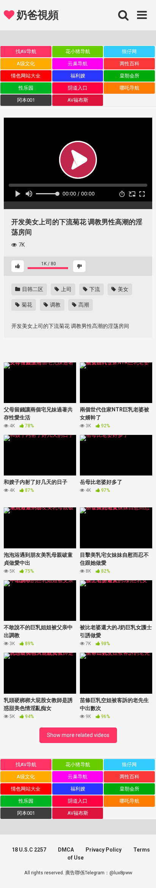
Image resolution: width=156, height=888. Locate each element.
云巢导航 (77, 63)
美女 (122, 289)
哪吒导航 (129, 88)
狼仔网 (129, 51)
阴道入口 (77, 88)
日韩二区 (32, 289)
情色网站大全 (26, 76)
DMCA (66, 850)
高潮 (83, 305)
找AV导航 (26, 51)
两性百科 (129, 63)
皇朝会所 (129, 76)
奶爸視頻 (36, 15)
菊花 (26, 305)
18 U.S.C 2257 (29, 850)
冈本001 (26, 100)
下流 (94, 289)
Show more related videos (78, 735)
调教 (55, 305)
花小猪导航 (78, 51)
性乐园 (26, 88)
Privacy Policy (104, 850)
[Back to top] (142, 872)
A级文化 (26, 63)
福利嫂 (77, 76)
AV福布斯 (77, 100)
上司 (66, 289)
